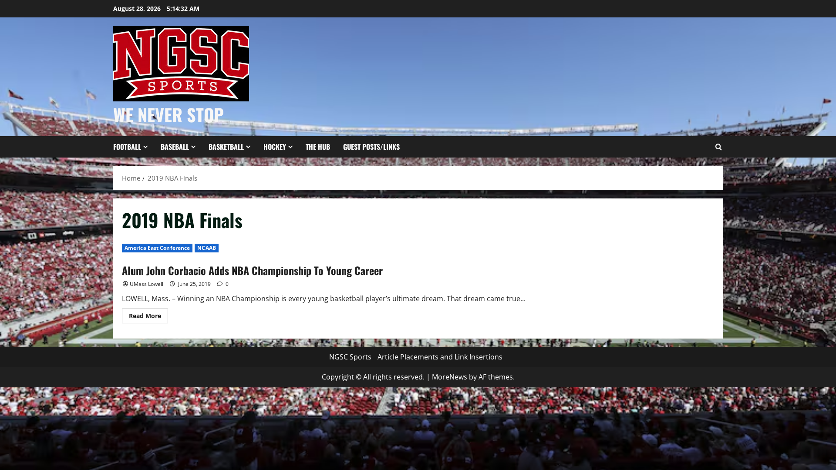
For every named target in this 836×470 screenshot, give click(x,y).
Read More (148, 317)
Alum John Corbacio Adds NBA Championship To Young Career (252, 270)
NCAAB (206, 248)
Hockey (274, 146)
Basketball (226, 146)
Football (127, 146)
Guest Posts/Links (371, 146)
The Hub (318, 146)
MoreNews (449, 377)
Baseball (175, 146)
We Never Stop (168, 114)
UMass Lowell (146, 284)
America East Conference (157, 248)
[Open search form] (718, 147)
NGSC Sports (350, 357)
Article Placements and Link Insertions (440, 357)
